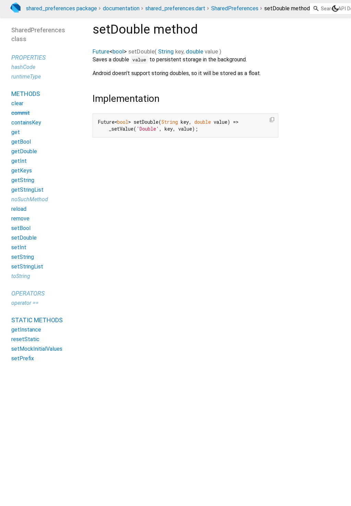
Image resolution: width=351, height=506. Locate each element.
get (15, 132)
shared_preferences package (61, 8)
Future (101, 51)
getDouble (24, 151)
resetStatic (25, 339)
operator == (25, 303)
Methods (25, 93)
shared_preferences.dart (175, 8)
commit (20, 113)
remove (20, 218)
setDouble (24, 237)
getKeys (21, 170)
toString (20, 276)
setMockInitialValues (36, 349)
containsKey (26, 122)
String (166, 51)
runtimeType (26, 76)
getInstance (26, 329)
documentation (121, 8)
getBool (21, 141)
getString (22, 180)
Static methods (37, 320)
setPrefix (22, 358)
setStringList (27, 266)
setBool (21, 228)
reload (18, 209)
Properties (28, 57)
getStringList (27, 189)
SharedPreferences (234, 8)
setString (22, 257)
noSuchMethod (29, 199)
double (194, 51)
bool (118, 51)
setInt (18, 247)
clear (17, 103)
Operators (28, 293)
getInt (19, 161)
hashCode (23, 67)
